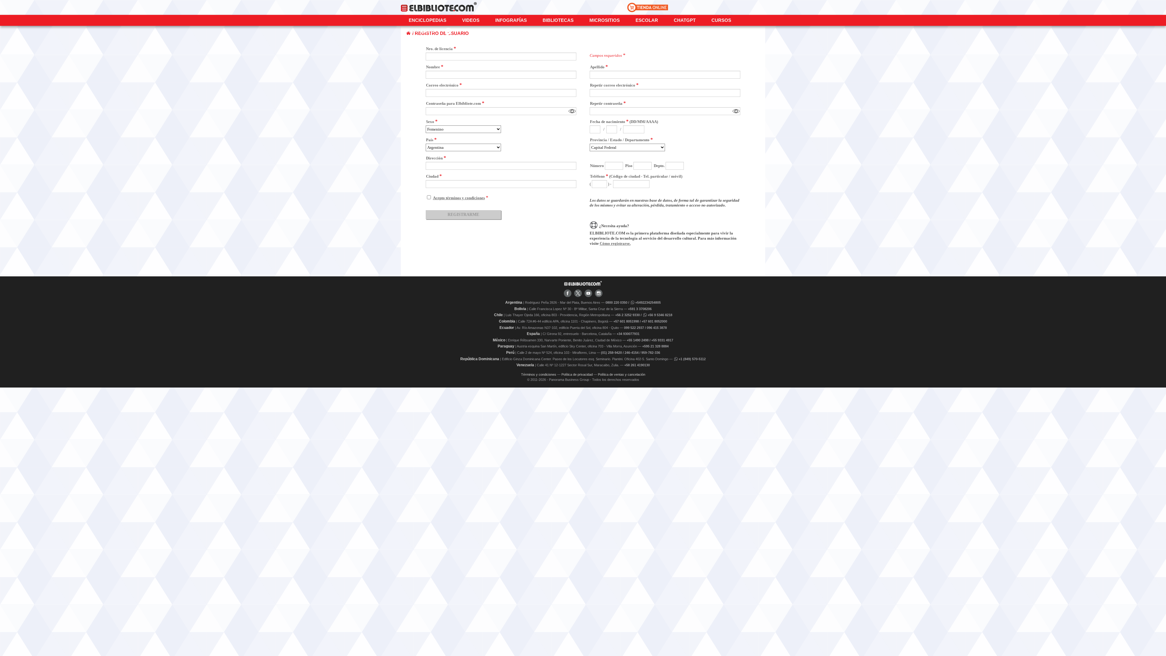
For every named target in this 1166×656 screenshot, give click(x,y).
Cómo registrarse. (615, 243)
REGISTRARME (463, 214)
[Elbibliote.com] (583, 284)
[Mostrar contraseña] (572, 111)
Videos (470, 20)
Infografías (511, 20)
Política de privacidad (577, 374)
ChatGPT (685, 20)
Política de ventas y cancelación (621, 374)
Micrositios (604, 20)
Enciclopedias (427, 20)
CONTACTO (422, 31)
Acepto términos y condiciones (459, 198)
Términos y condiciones (538, 374)
